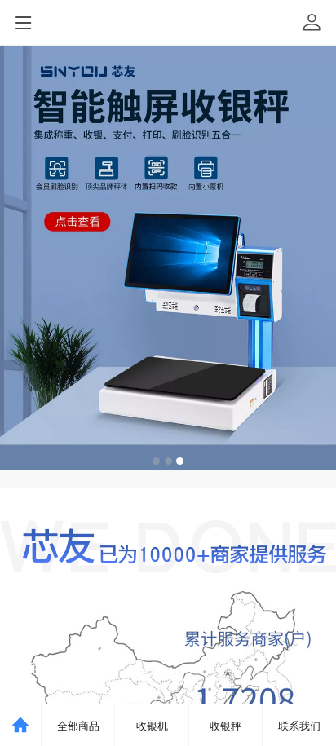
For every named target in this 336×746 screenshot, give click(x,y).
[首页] (21, 725)
